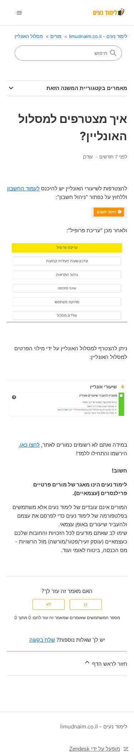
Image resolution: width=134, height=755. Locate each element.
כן (85, 604)
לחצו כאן (30, 444)
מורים (55, 36)
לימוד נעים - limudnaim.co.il (98, 36)
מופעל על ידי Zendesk (94, 749)
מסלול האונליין (29, 36)
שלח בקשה (42, 639)
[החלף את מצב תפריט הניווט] (19, 13)
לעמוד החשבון (23, 188)
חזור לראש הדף (109, 663)
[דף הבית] (109, 13)
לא (48, 604)
